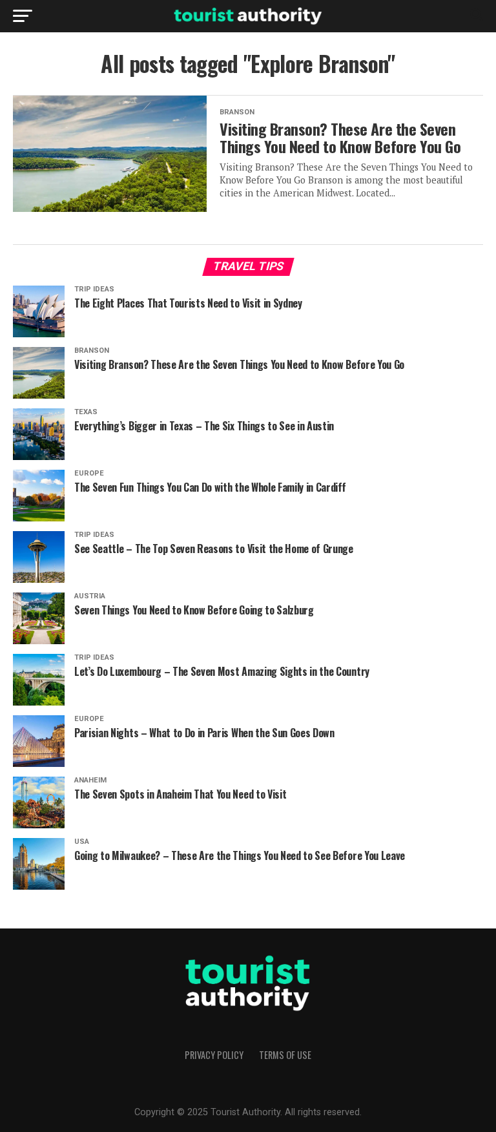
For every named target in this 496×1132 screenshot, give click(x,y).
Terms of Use (285, 1055)
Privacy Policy (214, 1055)
